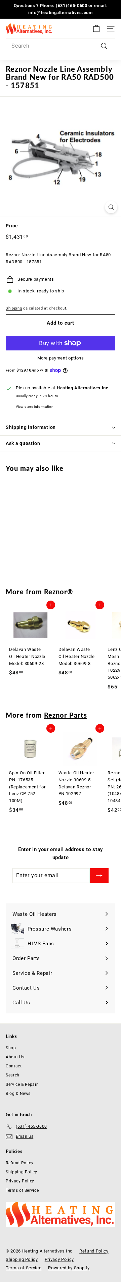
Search (12, 1075)
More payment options (60, 357)
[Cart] (96, 29)
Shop (11, 1048)
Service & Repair (22, 1084)
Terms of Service (22, 1190)
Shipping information (31, 427)
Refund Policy (19, 1163)
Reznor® (58, 592)
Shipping (14, 308)
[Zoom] (111, 207)
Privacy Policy (20, 1181)
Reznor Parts (65, 715)
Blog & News (18, 1093)
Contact (14, 1066)
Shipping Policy (21, 1172)
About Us (15, 1057)
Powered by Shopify (69, 1267)
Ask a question (23, 443)
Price (12, 225)
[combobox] (60, 46)
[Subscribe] (99, 875)
